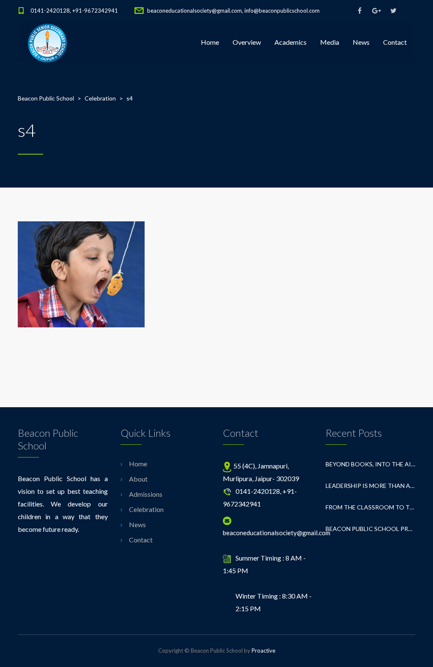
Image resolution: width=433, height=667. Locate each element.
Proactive (263, 650)
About (138, 479)
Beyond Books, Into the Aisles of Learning (371, 464)
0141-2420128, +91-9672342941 (74, 10)
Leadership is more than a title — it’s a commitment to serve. (371, 485)
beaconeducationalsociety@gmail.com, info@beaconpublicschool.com (233, 10)
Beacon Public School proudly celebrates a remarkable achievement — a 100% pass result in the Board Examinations (371, 528)
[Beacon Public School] (47, 42)
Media (329, 42)
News (361, 42)
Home (210, 42)
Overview (247, 42)
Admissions (145, 494)
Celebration (146, 509)
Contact (395, 42)
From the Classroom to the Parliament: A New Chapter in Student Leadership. (371, 507)
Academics (290, 42)
